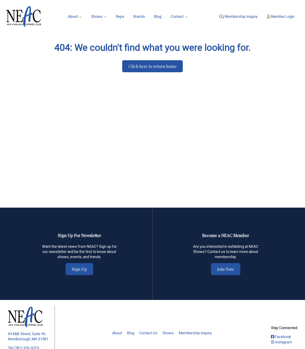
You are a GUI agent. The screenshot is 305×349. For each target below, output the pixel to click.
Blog (157, 16)
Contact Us (148, 333)
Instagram (283, 342)
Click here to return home (152, 66)
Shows (96, 16)
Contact (177, 16)
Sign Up (79, 269)
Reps (120, 16)
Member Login (282, 16)
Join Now (225, 269)
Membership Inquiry (241, 16)
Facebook (282, 337)
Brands (139, 16)
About (73, 16)
